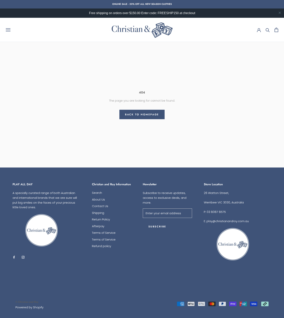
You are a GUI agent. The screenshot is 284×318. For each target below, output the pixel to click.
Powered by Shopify (29, 307)
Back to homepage (142, 114)
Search (97, 193)
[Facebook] (14, 257)
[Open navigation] (8, 29)
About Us (98, 199)
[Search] (268, 30)
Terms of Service (104, 233)
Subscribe (157, 226)
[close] (279, 12)
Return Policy (101, 219)
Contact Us (100, 206)
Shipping (98, 213)
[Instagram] (23, 257)
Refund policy (101, 246)
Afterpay (98, 226)
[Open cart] (276, 30)
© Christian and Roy (26, 302)
